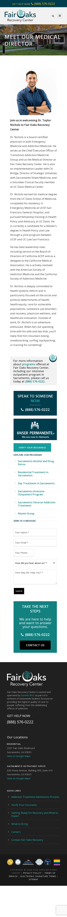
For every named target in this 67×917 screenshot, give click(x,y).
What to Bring (19, 824)
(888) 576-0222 (44, 4)
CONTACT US (35, 645)
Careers (16, 832)
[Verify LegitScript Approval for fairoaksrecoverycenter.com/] (48, 862)
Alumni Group (26, 513)
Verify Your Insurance (24, 805)
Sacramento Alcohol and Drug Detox (36, 462)
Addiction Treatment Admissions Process (35, 797)
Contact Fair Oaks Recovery (27, 840)
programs (28, 364)
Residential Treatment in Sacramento (33, 474)
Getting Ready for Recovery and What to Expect (34, 814)
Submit (18, 591)
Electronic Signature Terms (38, 876)
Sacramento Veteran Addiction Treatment (36, 504)
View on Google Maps (18, 756)
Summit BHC (27, 695)
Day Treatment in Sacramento (36, 483)
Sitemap (33, 879)
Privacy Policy (32, 873)
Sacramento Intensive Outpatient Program (31, 493)
